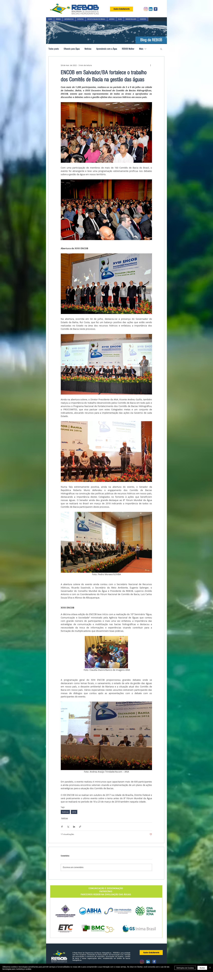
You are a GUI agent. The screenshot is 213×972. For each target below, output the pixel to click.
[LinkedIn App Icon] (150, 9)
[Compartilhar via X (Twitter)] (68, 826)
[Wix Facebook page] (155, 9)
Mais (141, 48)
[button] (58, 19)
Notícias (88, 48)
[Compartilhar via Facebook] (62, 826)
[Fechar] (210, 968)
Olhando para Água (72, 48)
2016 (74, 812)
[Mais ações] (150, 65)
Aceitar (202, 968)
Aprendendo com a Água (106, 48)
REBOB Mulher (128, 48)
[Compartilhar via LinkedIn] (74, 826)
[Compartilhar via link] (80, 826)
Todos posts (53, 48)
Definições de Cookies (185, 968)
